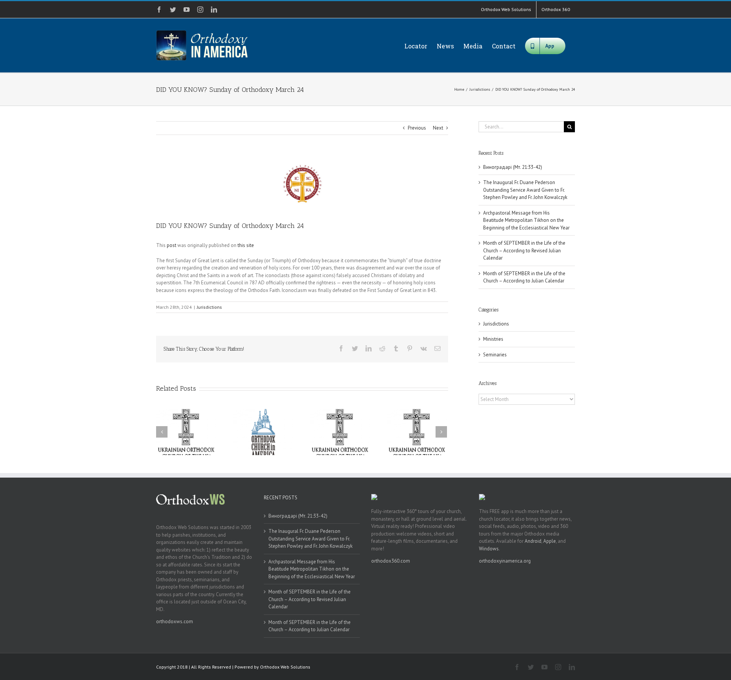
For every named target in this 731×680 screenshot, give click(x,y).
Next (438, 128)
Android (533, 541)
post (171, 245)
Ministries (493, 339)
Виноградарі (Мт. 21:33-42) (512, 167)
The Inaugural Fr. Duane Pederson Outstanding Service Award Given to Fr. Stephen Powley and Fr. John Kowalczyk (525, 189)
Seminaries (495, 354)
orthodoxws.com (174, 621)
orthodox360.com (390, 561)
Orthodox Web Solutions (285, 667)
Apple (549, 541)
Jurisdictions (209, 307)
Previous (417, 128)
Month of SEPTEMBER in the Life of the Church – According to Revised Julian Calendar (524, 250)
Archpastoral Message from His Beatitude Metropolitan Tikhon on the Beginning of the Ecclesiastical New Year (526, 220)
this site (246, 245)
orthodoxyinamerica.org (505, 561)
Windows (489, 548)
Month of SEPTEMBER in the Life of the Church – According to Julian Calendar (309, 626)
